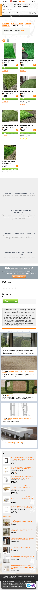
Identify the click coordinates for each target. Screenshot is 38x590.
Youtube (31, 579)
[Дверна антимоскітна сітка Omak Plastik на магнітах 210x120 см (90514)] (19, 410)
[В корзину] (17, 65)
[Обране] (30, 13)
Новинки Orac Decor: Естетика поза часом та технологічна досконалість (22, 529)
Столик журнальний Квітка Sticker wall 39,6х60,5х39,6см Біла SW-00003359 (21, 507)
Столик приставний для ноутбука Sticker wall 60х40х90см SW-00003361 (22, 477)
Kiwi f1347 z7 (10, 395)
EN (34, 1)
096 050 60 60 (17, 4)
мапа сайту (12, 577)
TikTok (21, 579)
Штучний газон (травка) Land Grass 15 (10, 92)
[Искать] (35, 9)
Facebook (5, 579)
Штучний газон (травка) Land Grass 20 (10, 126)
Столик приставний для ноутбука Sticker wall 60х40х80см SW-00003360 (22, 467)
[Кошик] (35, 13)
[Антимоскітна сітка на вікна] (19, 340)
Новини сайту (7, 516)
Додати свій (12, 301)
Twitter (10, 579)
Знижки (24, 1)
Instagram (15, 579)
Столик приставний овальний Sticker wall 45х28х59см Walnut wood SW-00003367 (22, 458)
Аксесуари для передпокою (18, 460)
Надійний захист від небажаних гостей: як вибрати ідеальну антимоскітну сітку (22, 539)
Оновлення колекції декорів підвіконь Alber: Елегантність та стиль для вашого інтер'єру (22, 567)
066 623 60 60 (17, 6)
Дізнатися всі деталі (19, 276)
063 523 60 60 (26, 4)
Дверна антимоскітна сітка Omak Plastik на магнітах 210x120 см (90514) (17, 418)
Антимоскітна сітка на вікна (15, 349)
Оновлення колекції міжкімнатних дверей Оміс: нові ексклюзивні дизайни (22, 557)
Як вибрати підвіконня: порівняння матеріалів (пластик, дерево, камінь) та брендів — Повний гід (21, 521)
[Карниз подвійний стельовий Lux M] (19, 434)
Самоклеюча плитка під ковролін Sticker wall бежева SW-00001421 (18, 372)
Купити (5, 70)
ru (35, 1)
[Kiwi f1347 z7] (19, 387)
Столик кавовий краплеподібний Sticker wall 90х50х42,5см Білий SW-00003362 (22, 497)
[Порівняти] (32, 13)
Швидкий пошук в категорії (13, 30)
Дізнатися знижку (11, 68)
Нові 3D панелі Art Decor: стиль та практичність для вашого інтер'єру (20, 548)
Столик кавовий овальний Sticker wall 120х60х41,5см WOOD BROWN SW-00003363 (21, 487)
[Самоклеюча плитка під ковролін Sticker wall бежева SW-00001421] (19, 363)
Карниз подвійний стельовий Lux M (15, 442)
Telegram (25, 6)
